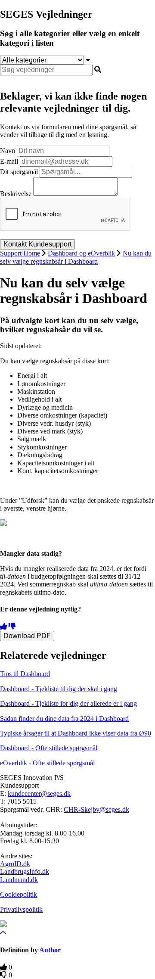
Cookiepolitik (18, 894)
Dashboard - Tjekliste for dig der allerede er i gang (68, 703)
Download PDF (27, 635)
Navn (7, 150)
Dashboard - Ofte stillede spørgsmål (48, 747)
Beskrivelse (15, 193)
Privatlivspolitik (21, 909)
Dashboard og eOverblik (81, 253)
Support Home (20, 253)
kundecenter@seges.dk (39, 793)
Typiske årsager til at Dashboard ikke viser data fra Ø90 (75, 733)
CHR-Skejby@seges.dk (96, 809)
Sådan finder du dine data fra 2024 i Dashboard (64, 718)
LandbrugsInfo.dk (24, 871)
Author (50, 950)
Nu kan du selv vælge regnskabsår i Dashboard (76, 257)
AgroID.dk (15, 863)
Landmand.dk (19, 879)
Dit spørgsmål (19, 171)
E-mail (9, 161)
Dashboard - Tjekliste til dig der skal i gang (58, 688)
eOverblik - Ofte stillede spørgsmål (47, 763)
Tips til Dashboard (25, 673)
